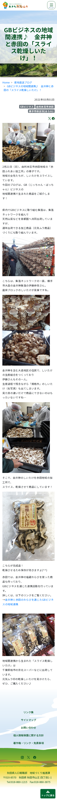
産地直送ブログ (23, 82)
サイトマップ (28, 720)
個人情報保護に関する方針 (28, 735)
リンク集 (28, 712)
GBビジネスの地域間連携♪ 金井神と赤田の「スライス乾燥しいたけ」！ (29, 88)
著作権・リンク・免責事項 (28, 743)
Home (6, 82)
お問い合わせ (28, 727)
